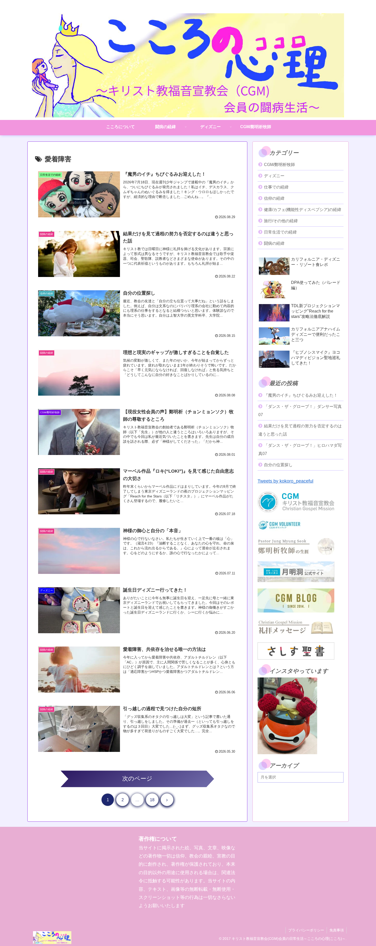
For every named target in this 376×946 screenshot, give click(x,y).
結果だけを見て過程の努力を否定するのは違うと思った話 (300, 430)
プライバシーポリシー (306, 930)
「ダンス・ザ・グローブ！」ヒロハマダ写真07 (300, 449)
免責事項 (336, 930)
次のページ (137, 778)
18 (152, 800)
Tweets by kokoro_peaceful (285, 481)
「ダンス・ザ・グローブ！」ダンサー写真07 (300, 410)
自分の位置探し (278, 465)
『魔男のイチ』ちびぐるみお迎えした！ (301, 395)
